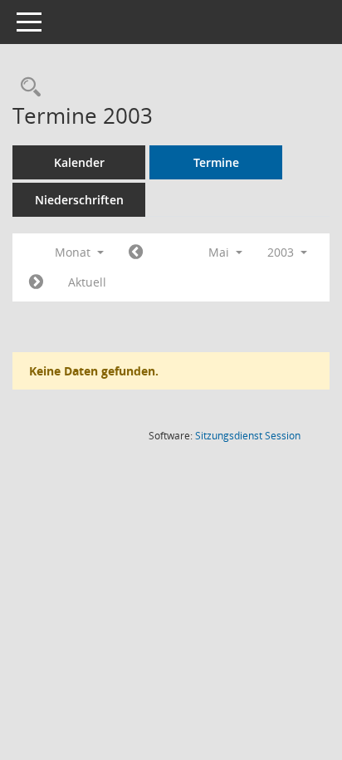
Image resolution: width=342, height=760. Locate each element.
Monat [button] (74, 252)
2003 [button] (282, 252)
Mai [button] (220, 252)
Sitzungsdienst (247, 436)
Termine (216, 162)
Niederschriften (79, 200)
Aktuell (87, 282)
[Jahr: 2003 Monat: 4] (135, 252)
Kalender (79, 162)
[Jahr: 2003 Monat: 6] (36, 282)
